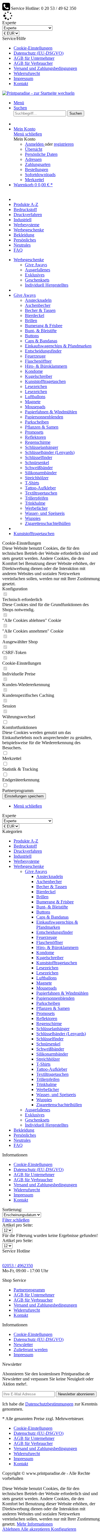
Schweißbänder (39, 467)
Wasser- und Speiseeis (45, 513)
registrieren (64, 144)
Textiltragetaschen (41, 493)
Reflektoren (35, 437)
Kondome (34, 371)
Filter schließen (15, 1220)
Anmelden (35, 144)
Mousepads (35, 406)
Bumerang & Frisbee (43, 325)
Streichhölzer (36, 477)
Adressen (33, 159)
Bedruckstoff (25, 846)
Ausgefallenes (37, 269)
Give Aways (36, 264)
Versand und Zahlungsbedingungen (45, 68)
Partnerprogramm (29, 1289)
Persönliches (25, 1135)
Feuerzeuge (35, 356)
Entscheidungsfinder (43, 351)
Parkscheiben (37, 422)
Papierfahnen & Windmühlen (51, 411)
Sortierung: (12, 1209)
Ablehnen (11, 1529)
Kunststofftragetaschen (45, 381)
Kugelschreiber (38, 376)
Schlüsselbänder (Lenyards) (50, 452)
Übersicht (33, 149)
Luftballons (35, 396)
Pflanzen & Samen (41, 427)
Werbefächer (36, 508)
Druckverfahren (28, 851)
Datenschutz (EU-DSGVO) (38, 53)
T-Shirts (32, 482)
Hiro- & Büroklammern (46, 366)
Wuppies (33, 518)
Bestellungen (36, 169)
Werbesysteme (26, 861)
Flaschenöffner (38, 361)
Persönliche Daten (41, 154)
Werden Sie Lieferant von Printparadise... (52, 17)
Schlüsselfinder (38, 457)
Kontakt (21, 83)
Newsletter (23, 1344)
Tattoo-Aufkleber (40, 488)
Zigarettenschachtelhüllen (48, 523)
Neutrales (22, 1140)
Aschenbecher (37, 305)
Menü (19, 102)
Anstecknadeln (38, 300)
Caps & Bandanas (41, 340)
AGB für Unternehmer (34, 58)
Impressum (23, 78)
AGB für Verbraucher (33, 63)
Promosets (34, 432)
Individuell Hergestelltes (46, 285)
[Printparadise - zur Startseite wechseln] (38, 93)
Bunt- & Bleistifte (41, 330)
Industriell (22, 856)
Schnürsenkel (37, 462)
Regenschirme (37, 442)
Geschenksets (37, 280)
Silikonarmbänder (41, 472)
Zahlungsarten (37, 164)
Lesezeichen (36, 386)
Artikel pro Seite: (17, 1225)
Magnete (33, 401)
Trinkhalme (35, 503)
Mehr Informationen (35, 1524)
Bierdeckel (34, 315)
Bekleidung (24, 1130)
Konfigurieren (63, 1529)
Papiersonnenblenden (44, 416)
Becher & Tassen (40, 310)
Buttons (32, 335)
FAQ (18, 1145)
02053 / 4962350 (17, 1265)
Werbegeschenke (29, 866)
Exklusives (34, 274)
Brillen (31, 320)
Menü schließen (28, 134)
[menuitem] (57, 48)
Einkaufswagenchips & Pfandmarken (58, 345)
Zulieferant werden (31, 1349)
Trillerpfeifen (36, 498)
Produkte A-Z (26, 841)
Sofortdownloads (40, 174)
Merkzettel (34, 179)
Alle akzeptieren (36, 1529)
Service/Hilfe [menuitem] (39, 61)
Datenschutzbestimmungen (49, 1404)
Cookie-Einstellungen (33, 48)
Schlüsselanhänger (41, 447)
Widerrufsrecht (27, 73)
